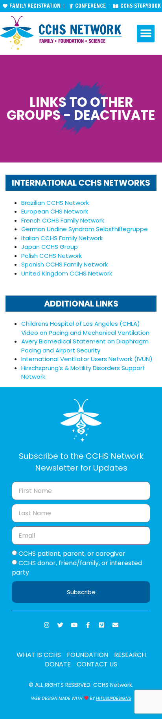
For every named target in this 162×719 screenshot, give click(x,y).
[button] (146, 33)
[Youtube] (74, 625)
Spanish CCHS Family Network (64, 264)
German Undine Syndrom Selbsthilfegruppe (84, 229)
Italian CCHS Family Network (62, 238)
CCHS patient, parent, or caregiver (71, 553)
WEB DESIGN (44, 698)
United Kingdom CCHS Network (66, 273)
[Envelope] (116, 625)
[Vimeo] (102, 625)
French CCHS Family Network (62, 220)
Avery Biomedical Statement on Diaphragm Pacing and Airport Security (85, 345)
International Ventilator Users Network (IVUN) (87, 359)
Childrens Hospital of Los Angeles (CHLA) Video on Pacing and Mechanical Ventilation (85, 328)
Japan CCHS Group (49, 247)
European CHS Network (54, 211)
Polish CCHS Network (51, 256)
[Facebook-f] (88, 625)
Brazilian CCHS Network (55, 203)
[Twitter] (60, 625)
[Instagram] (47, 625)
